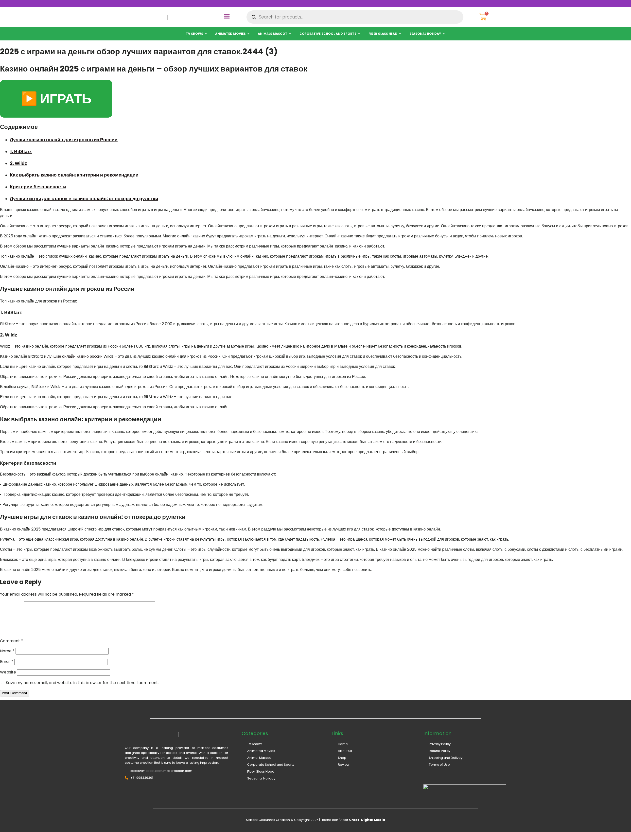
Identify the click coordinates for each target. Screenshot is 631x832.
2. (18, 163)
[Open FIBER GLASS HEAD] (400, 34)
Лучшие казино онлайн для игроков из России (64, 139)
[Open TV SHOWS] (205, 34)
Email (6, 661)
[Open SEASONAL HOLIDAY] (443, 34)
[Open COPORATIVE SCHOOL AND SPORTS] (359, 34)
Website (8, 672)
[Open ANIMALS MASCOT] (290, 34)
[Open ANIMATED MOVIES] (248, 34)
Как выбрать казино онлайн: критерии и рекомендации (74, 175)
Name (7, 651)
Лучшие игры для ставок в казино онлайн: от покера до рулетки (84, 198)
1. (21, 151)
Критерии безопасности (38, 186)
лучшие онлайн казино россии (75, 356)
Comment (11, 641)
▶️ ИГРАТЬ (56, 98)
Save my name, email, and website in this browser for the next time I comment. (82, 683)
